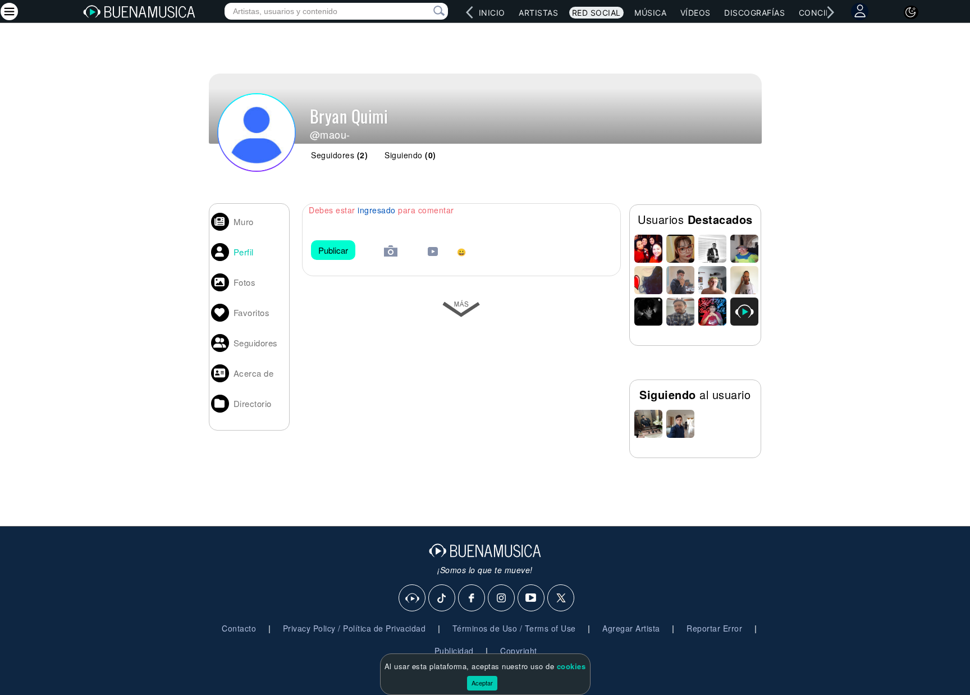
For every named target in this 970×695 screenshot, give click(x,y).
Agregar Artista (631, 628)
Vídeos (695, 12)
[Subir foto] (391, 252)
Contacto (239, 628)
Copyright (518, 650)
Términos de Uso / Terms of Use (514, 628)
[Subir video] (433, 252)
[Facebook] (472, 598)
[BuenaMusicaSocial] (412, 598)
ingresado (377, 210)
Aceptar (482, 682)
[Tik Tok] (442, 598)
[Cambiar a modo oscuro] (911, 12)
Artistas (538, 12)
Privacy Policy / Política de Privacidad (354, 628)
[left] (469, 12)
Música (650, 12)
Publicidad (454, 650)
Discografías (754, 12)
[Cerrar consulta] (426, 11)
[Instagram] (501, 598)
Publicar (333, 250)
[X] (561, 598)
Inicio (492, 12)
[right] (830, 12)
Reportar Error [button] (714, 628)
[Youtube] (531, 598)
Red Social (596, 12)
